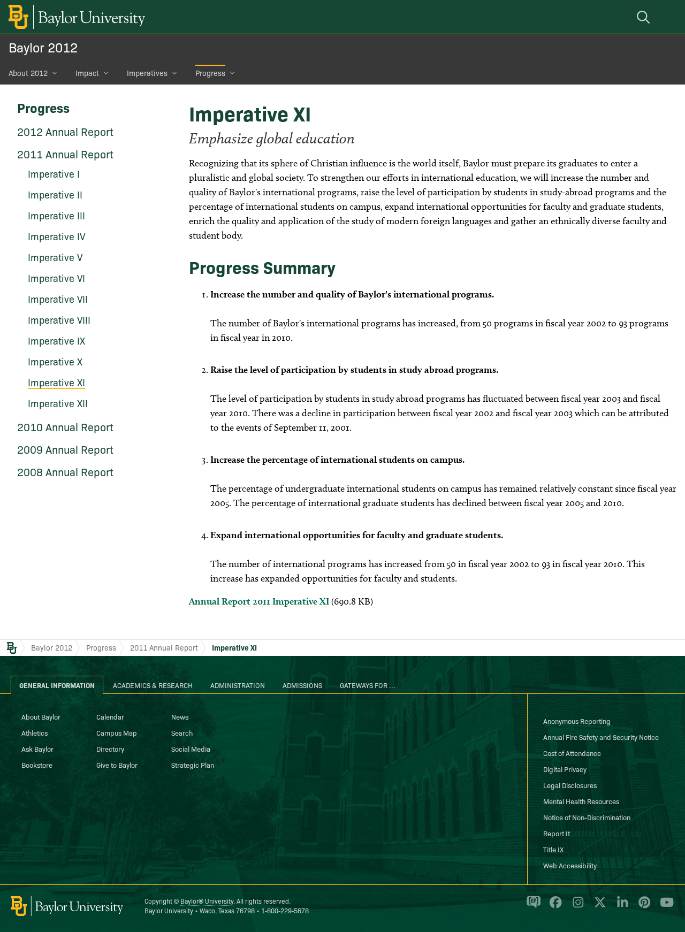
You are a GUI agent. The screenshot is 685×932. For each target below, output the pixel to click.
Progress (210, 72)
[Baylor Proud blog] (532, 907)
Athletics (34, 732)
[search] (644, 17)
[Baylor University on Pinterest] (642, 907)
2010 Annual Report (65, 426)
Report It (556, 833)
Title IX (553, 849)
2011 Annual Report (65, 153)
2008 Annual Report (65, 471)
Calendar (110, 716)
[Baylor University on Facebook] (554, 907)
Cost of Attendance (572, 753)
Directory (110, 748)
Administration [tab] (237, 685)
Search (182, 732)
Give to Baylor (117, 764)
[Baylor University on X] (598, 907)
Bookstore (36, 764)
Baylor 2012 (43, 47)
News (179, 716)
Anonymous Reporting (577, 720)
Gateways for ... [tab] (367, 685)
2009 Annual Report (65, 448)
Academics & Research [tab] (153, 685)
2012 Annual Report (65, 131)
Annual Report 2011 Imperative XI (259, 601)
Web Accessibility (570, 865)
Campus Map (116, 732)
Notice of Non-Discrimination (586, 817)
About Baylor (40, 716)
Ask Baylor (37, 748)
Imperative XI (234, 647)
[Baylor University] (75, 17)
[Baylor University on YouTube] (664, 907)
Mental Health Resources (581, 801)
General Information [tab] (57, 685)
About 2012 (28, 72)
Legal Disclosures (570, 785)
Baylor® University (206, 900)
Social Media (190, 748)
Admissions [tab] (302, 685)
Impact (87, 72)
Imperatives (147, 72)
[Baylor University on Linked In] (620, 907)
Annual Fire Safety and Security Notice (601, 737)
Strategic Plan (192, 764)
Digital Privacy (565, 769)
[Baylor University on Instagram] (576, 907)
